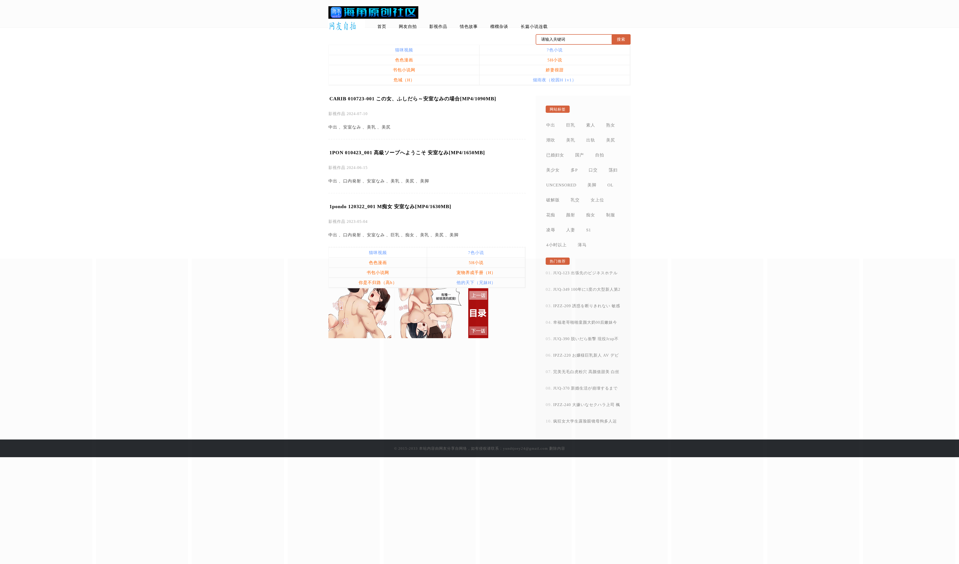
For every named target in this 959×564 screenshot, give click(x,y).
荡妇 (613, 170)
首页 (381, 26)
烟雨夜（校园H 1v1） (554, 80)
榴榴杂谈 (499, 26)
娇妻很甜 (555, 70)
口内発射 (352, 181)
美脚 (424, 181)
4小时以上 (556, 245)
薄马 (582, 245)
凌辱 (550, 230)
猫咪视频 (404, 50)
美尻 (386, 127)
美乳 (371, 127)
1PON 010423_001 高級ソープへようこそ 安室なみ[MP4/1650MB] (407, 152)
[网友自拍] (346, 26)
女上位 (597, 200)
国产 (579, 155)
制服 (610, 215)
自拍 (599, 155)
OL (610, 185)
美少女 (553, 170)
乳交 (575, 200)
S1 (588, 230)
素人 (590, 125)
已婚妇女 (555, 155)
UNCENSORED (561, 185)
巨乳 (395, 235)
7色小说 (555, 50)
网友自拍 (408, 26)
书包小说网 (404, 70)
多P (574, 170)
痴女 (409, 235)
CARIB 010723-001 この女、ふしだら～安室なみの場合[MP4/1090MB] (412, 98)
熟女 (610, 125)
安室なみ (352, 127)
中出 (332, 127)
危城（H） (404, 80)
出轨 (590, 140)
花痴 (550, 215)
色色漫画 (404, 60)
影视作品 (438, 26)
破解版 (553, 200)
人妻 (570, 230)
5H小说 (554, 60)
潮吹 (550, 140)
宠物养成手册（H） (476, 272)
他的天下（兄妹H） (476, 282)
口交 (593, 170)
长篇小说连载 (534, 26)
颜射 (570, 215)
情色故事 (469, 26)
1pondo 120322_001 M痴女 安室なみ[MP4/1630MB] (390, 206)
